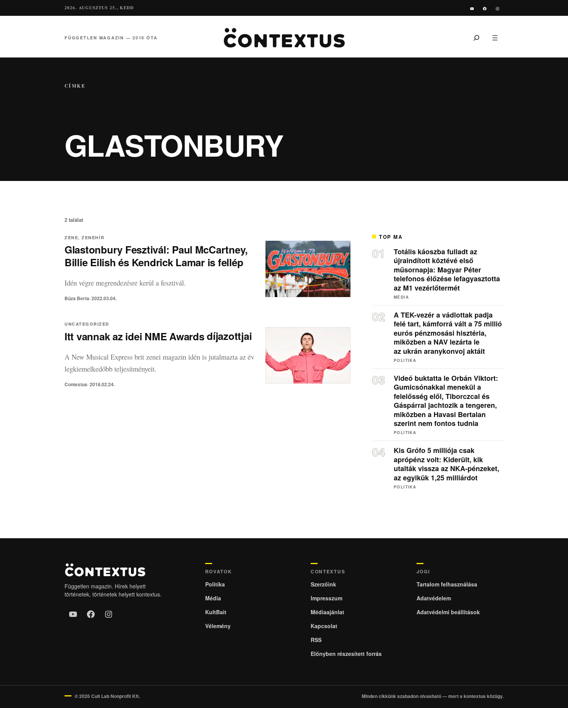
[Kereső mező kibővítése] (476, 37)
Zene (71, 237)
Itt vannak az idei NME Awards (158, 336)
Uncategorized (87, 324)
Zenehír (93, 237)
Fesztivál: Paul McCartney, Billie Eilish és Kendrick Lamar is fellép (156, 255)
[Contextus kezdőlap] (284, 37)
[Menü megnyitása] (494, 37)
